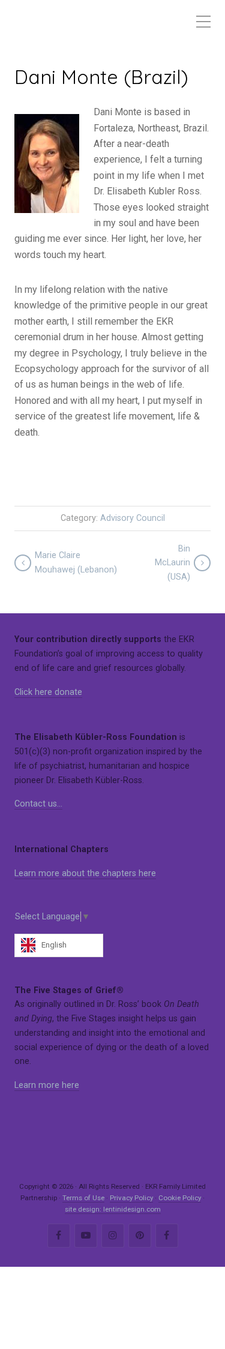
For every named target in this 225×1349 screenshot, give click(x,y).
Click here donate (48, 692)
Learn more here (46, 1085)
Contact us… (38, 804)
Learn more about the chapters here (85, 873)
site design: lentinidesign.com (113, 1209)
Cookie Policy (179, 1198)
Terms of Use (83, 1198)
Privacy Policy (131, 1198)
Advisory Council (132, 518)
